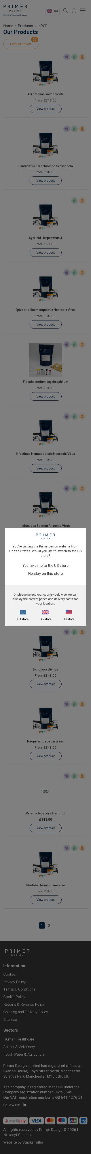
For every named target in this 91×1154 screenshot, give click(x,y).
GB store (46, 619)
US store (69, 619)
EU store (23, 619)
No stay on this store (45, 573)
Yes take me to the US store (45, 565)
